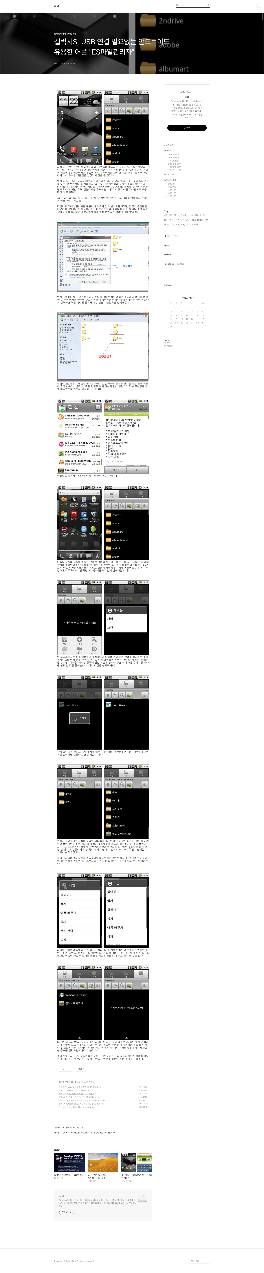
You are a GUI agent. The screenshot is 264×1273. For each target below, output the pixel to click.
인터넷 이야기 (64, 1082)
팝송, (178, 224)
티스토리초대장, (197, 220)
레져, (173, 224)
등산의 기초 (169, 174)
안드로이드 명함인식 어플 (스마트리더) (75, 1107)
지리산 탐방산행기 (174, 167)
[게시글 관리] (70, 1069)
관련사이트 (195, 1261)
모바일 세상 (75, 1082)
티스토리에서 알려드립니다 (200, 1253)
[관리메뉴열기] (258, 5)
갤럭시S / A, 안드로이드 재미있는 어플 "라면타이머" (80, 1100)
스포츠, (190, 215)
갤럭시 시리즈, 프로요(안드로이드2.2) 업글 (76, 1094)
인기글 (175, 236)
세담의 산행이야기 (198, 1246)
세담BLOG (168, 145)
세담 (56, 6)
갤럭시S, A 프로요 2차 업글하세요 (73, 1090)
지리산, (167, 224)
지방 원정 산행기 (173, 161)
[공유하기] (66, 1069)
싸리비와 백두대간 (174, 170)
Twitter (180, 264)
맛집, (188, 220)
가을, (166, 215)
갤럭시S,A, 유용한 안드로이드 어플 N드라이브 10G (80, 1104)
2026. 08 (187, 298)
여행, (196, 224)
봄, (179, 215)
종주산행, (198, 215)
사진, (183, 224)
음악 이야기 (171, 196)
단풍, (183, 220)
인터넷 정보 (171, 184)
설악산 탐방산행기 (174, 164)
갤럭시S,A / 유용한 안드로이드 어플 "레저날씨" (78, 1097)
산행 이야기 (169, 150)
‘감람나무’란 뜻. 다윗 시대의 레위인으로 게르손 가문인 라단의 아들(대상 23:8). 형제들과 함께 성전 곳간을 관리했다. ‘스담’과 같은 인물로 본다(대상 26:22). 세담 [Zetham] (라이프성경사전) (98, 1203)
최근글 (167, 236)
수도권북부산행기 (174, 154)
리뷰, (206, 220)
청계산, (183, 215)
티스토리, (189, 224)
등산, (205, 215)
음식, (166, 220)
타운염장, (172, 215)
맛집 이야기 (171, 193)
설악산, (172, 220)
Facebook (169, 264)
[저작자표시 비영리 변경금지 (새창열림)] (91, 1069)
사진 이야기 (171, 190)
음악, (178, 220)
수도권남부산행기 (174, 157)
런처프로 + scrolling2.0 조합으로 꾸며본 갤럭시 (78, 1087)
